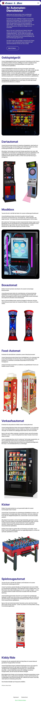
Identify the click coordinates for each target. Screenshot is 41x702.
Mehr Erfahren (12, 48)
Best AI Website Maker (20, 700)
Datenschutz (24, 697)
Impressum (16, 697)
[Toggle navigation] (38, 3)
